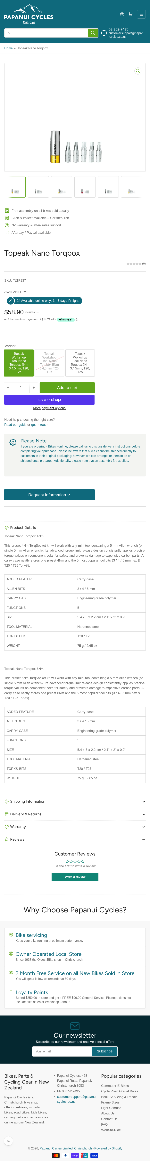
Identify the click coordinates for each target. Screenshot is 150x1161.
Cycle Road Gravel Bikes (119, 1091)
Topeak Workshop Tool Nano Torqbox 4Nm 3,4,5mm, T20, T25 (19, 363)
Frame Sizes (110, 1102)
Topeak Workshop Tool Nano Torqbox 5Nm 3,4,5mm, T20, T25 (49, 363)
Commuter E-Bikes (115, 1085)
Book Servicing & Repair (119, 1097)
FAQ (104, 1124)
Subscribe (104, 1051)
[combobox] (51, 32)
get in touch (39, 424)
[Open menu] (141, 14)
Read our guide (15, 424)
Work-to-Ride (111, 1130)
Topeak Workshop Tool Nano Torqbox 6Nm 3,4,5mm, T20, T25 (80, 363)
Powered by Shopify (108, 1148)
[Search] (93, 33)
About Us (108, 1113)
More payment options (49, 408)
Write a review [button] (75, 877)
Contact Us (109, 1119)
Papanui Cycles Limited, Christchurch (66, 1148)
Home (8, 48)
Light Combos (111, 1108)
